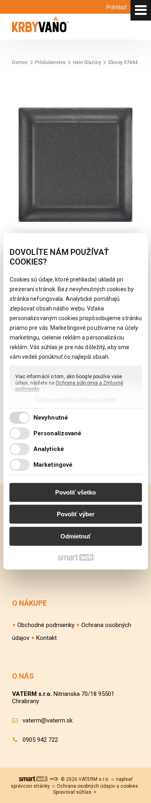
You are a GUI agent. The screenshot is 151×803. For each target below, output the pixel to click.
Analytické (48, 449)
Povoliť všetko (75, 492)
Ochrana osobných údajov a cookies (75, 399)
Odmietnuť (75, 536)
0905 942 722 (40, 739)
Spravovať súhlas (72, 792)
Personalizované (57, 433)
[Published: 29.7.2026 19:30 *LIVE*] (54, 779)
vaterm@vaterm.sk (47, 720)
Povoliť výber (76, 514)
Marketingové (52, 465)
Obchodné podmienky (45, 625)
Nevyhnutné (50, 418)
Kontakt (46, 638)
